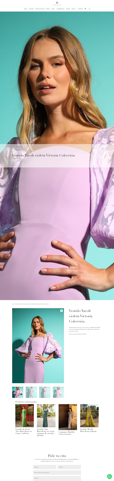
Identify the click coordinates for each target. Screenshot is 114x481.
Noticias (80, 8)
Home (25, 8)
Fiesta (53, 8)
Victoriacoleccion (26, 304)
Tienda (17, 304)
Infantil (68, 8)
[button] (61, 310)
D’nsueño (31, 8)
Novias (48, 8)
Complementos (60, 8)
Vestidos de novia (40, 8)
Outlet (73, 8)
